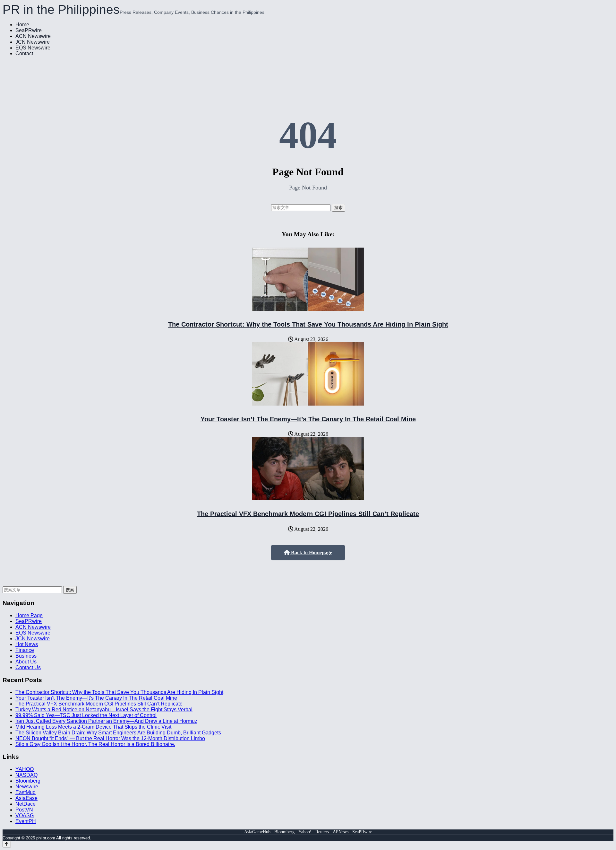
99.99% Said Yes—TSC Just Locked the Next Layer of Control (86, 715)
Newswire (26, 786)
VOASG (24, 815)
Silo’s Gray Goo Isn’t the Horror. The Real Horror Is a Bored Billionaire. (95, 744)
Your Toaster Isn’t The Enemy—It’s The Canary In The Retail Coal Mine (308, 419)
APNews (340, 831)
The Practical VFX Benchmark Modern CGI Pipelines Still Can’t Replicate (308, 513)
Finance (24, 650)
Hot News (26, 644)
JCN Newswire (32, 42)
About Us (26, 661)
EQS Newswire (32, 47)
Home (22, 24)
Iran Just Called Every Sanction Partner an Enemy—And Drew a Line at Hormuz (106, 721)
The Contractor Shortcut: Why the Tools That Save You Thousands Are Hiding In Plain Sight (308, 324)
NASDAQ (26, 775)
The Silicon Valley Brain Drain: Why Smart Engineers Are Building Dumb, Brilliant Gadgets (118, 732)
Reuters (322, 831)
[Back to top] (7, 844)
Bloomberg (27, 781)
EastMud (25, 792)
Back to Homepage (311, 552)
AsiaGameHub (257, 831)
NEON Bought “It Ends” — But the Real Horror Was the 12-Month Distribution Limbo (110, 738)
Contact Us (28, 667)
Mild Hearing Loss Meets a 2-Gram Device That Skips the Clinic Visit (93, 727)
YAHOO (24, 769)
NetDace (25, 804)
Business (26, 656)
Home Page (29, 615)
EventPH (25, 821)
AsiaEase (26, 798)
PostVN (24, 809)
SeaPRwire (28, 30)
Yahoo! (305, 831)
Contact (24, 53)
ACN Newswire (33, 36)
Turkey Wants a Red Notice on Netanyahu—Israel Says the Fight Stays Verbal (104, 709)
